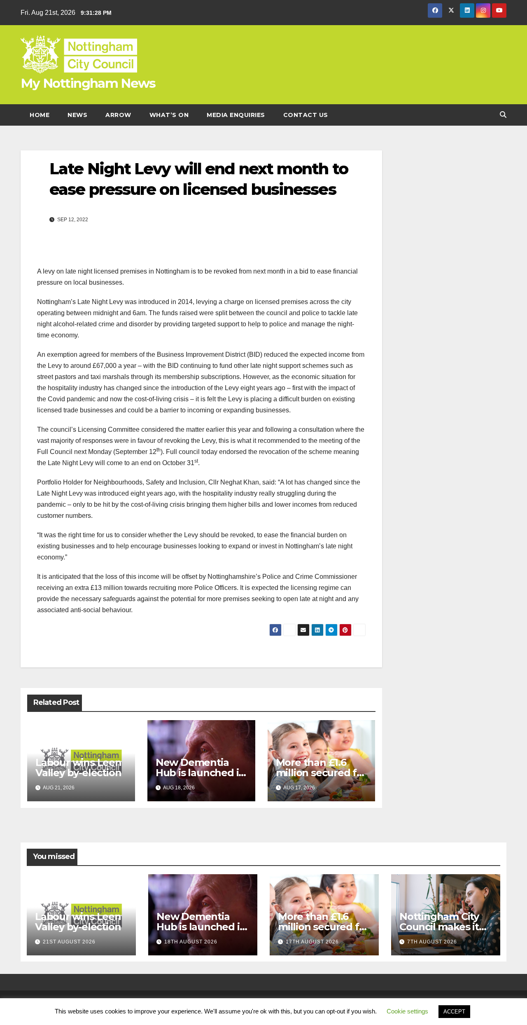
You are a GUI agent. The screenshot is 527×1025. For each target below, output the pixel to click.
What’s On (169, 115)
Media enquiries (236, 115)
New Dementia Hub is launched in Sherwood (200, 772)
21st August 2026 (69, 942)
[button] (503, 114)
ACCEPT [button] (454, 1012)
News (77, 115)
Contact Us (305, 115)
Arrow (118, 115)
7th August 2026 (432, 942)
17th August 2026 (312, 942)
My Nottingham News (88, 83)
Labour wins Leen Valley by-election (78, 767)
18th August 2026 (190, 942)
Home (39, 115)
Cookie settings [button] (407, 1011)
